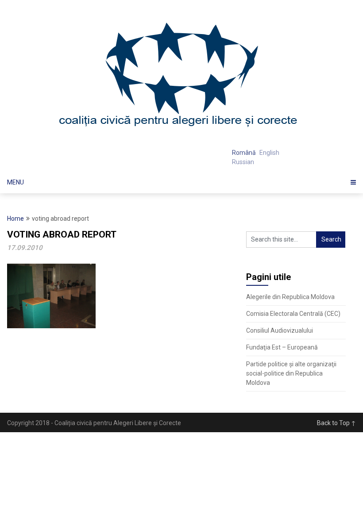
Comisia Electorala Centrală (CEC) (293, 313)
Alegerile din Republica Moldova (290, 296)
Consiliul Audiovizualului (279, 330)
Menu (15, 182)
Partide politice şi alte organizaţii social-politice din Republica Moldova (291, 373)
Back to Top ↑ (336, 422)
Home (15, 218)
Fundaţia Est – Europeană (282, 347)
